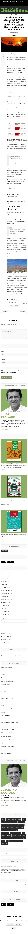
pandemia (14, 835)
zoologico (20, 840)
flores (8, 827)
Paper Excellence (10, 684)
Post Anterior (5, 311)
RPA (10, 753)
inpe (16, 830)
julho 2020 (4, 605)
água (3, 843)
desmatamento (21, 824)
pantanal (19, 835)
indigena (8, 830)
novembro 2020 (5, 593)
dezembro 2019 (5, 627)
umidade (16, 305)
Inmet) (20, 70)
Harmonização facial (5, 715)
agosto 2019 (4, 639)
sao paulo (24, 838)
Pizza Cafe (3, 691)
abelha (3, 819)
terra (16, 840)
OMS (9, 181)
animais (19, 819)
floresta (12, 827)
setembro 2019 (5, 636)
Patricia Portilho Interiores (6, 670)
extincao (3, 827)
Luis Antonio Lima (8, 667)
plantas (7, 838)
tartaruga (11, 840)
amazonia (14, 819)
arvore (24, 819)
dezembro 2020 (5, 590)
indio (13, 830)
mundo (19, 832)
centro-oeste (13, 299)
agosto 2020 (4, 602)
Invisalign (3, 712)
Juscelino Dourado (18, 719)
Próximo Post (22, 311)
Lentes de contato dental (6, 708)
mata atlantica (13, 832)
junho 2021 (4, 575)
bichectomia (11, 729)
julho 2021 (3, 572)
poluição (12, 838)
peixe (24, 835)
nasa (23, 832)
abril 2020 (3, 614)
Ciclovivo (3, 674)
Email (2, 351)
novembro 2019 (5, 630)
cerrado (7, 824)
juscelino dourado (12, 302)
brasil (3, 824)
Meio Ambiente (14, 32)
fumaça (22, 827)
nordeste (8, 835)
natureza (3, 835)
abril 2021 (3, 581)
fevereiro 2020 (5, 621)
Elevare (2, 705)
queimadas (18, 838)
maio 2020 (4, 611)
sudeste (10, 305)
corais (15, 824)
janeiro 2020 (4, 624)
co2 (11, 824)
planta (3, 838)
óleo (6, 843)
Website (3, 359)
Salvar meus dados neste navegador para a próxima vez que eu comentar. (12, 371)
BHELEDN (7, 701)
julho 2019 (3, 642)
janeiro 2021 (4, 587)
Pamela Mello (8, 736)
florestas (17, 827)
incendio (3, 830)
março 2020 (4, 617)
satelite (3, 840)
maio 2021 (3, 578)
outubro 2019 (4, 633)
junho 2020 (4, 608)
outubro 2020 (4, 596)
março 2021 (4, 584)
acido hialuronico (11, 732)
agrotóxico (8, 819)
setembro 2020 (5, 599)
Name (3, 343)
